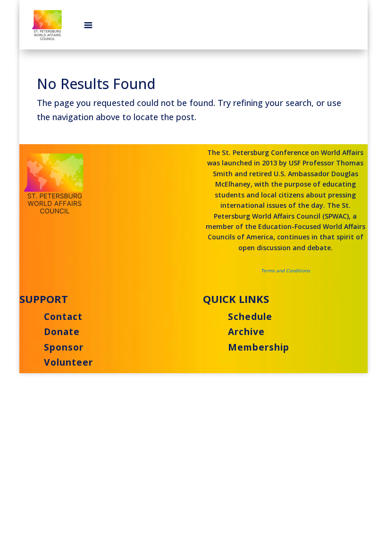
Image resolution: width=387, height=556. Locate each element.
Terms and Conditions (285, 271)
